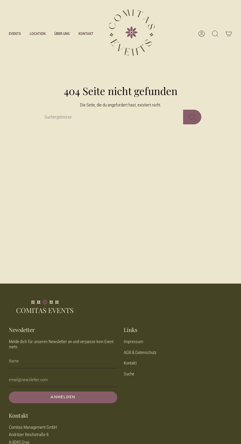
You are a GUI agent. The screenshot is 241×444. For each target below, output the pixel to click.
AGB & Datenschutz (140, 352)
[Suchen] (192, 117)
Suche (129, 374)
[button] (14, 34)
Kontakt (130, 363)
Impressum (133, 341)
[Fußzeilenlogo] (45, 307)
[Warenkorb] (228, 34)
